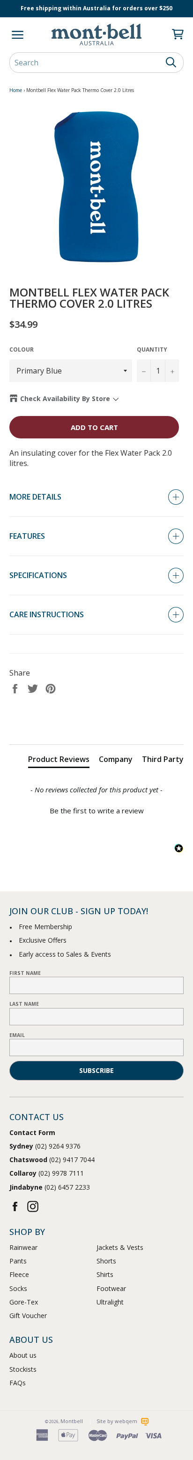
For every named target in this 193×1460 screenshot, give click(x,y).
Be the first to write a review (97, 810)
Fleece (19, 1274)
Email (17, 1035)
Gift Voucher (28, 1315)
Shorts (106, 1260)
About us (23, 1355)
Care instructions (46, 614)
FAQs (17, 1382)
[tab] (58, 761)
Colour (21, 349)
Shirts (104, 1274)
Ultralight (110, 1302)
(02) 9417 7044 (52, 1159)
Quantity (152, 349)
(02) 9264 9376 (45, 1146)
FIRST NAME (25, 973)
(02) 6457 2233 (49, 1187)
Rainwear (23, 1247)
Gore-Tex (23, 1302)
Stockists (23, 1369)
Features (27, 536)
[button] (96, 810)
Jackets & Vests (119, 1247)
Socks (18, 1288)
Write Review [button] (97, 721)
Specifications (38, 575)
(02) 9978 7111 (46, 1173)
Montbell (71, 1421)
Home (15, 90)
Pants (18, 1260)
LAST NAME (24, 1004)
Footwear (111, 1288)
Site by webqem (117, 1421)
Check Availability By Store (65, 398)
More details (35, 497)
